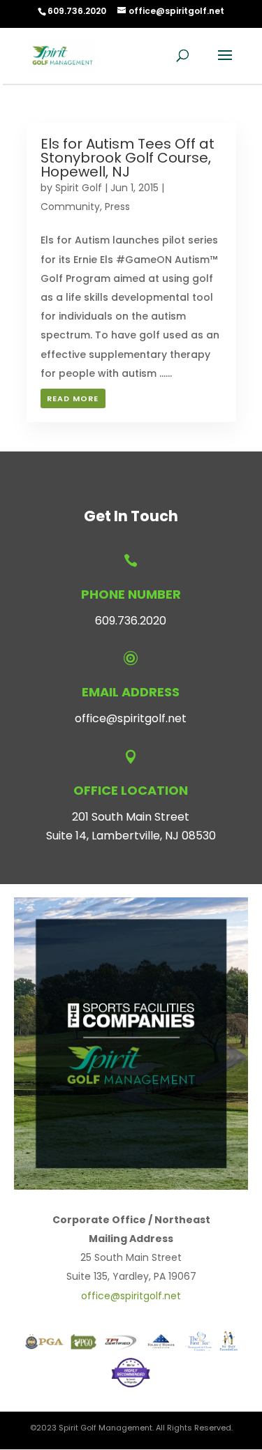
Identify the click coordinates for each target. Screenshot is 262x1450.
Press (117, 207)
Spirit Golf (78, 188)
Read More (73, 398)
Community (70, 207)
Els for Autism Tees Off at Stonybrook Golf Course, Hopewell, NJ (127, 157)
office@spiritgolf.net (131, 718)
